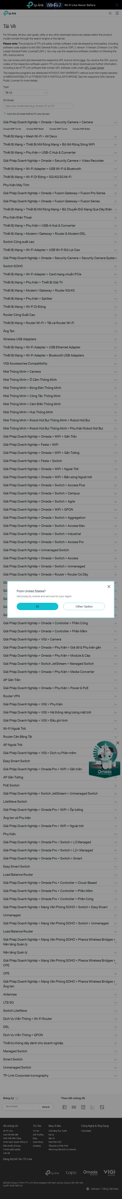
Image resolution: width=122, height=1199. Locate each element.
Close (109, 586)
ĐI (37, 606)
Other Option (84, 606)
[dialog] (61, 599)
